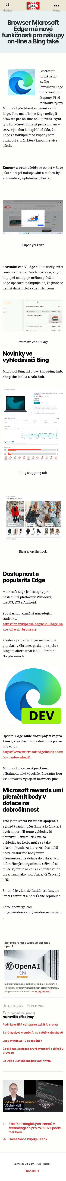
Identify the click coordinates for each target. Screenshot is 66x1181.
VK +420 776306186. (38, 1164)
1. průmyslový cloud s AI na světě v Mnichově (33, 1032)
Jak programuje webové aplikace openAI (27, 944)
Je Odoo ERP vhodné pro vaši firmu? (27, 1061)
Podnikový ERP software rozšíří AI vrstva (30, 1024)
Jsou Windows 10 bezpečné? (22, 1040)
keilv (20, 1006)
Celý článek (43, 991)
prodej (30, 1013)
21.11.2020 (38, 1006)
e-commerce (16, 1013)
